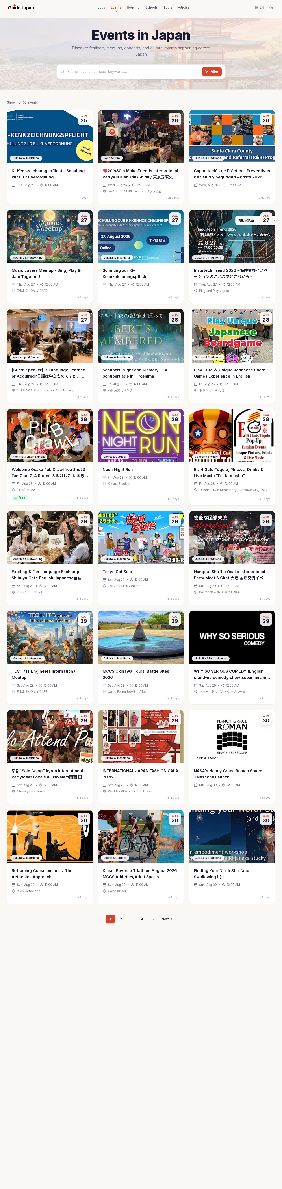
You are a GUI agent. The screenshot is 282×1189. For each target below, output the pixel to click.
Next (165, 919)
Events (116, 7)
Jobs (101, 7)
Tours (167, 7)
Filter (214, 71)
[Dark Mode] (271, 7)
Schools (151, 7)
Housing (133, 7)
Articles (183, 7)
